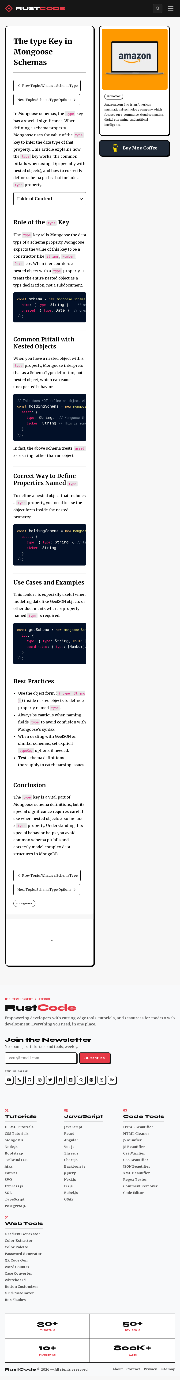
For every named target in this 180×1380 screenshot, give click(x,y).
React (69, 1134)
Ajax (8, 1166)
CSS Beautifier (135, 1160)
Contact (133, 1369)
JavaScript (73, 1127)
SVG (8, 1179)
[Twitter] (50, 1080)
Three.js (71, 1153)
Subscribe (94, 1058)
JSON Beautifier (136, 1166)
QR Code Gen (16, 1260)
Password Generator (23, 1254)
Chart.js (71, 1160)
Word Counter (17, 1267)
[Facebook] (60, 1080)
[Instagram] (40, 1080)
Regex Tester (135, 1179)
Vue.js (69, 1147)
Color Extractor (19, 1241)
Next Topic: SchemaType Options (44, 100)
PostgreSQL (15, 1206)
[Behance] (112, 1080)
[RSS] (19, 1080)
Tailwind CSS (16, 1160)
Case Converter (18, 1273)
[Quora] (81, 1080)
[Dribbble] (102, 1080)
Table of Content (34, 198)
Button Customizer (21, 1286)
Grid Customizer (19, 1293)
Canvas (11, 1173)
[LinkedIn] (71, 1080)
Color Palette (16, 1247)
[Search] (157, 8)
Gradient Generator (22, 1234)
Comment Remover (140, 1186)
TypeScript (15, 1199)
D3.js (68, 1186)
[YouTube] (9, 1080)
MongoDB (14, 1140)
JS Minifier (132, 1140)
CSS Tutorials (17, 1134)
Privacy (150, 1369)
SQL (8, 1193)
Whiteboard (15, 1280)
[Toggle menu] (170, 8)
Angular (71, 1140)
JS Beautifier (134, 1147)
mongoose (24, 903)
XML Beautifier (136, 1173)
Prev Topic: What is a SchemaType (50, 86)
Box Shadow (15, 1300)
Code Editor (133, 1193)
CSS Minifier (134, 1153)
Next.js (70, 1179)
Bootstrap (14, 1153)
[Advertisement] (134, 190)
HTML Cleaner (136, 1134)
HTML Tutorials (19, 1127)
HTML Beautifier (138, 1127)
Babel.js (71, 1193)
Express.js (14, 1186)
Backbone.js (74, 1166)
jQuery (70, 1173)
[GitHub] (29, 1080)
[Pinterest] (91, 1080)
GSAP (69, 1199)
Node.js (11, 1147)
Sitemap (168, 1369)
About (117, 1369)
